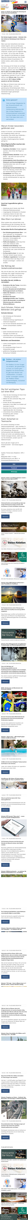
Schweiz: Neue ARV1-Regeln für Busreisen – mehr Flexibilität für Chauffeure (13, 583)
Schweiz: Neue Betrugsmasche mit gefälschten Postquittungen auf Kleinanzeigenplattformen (13, 644)
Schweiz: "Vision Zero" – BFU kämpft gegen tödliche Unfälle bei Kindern (13, 737)
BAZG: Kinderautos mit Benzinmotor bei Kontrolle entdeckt (12, 688)
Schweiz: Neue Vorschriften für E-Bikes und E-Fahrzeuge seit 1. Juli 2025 (13, 1034)
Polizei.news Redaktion (15, 34)
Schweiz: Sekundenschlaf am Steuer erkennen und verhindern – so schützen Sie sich (13, 929)
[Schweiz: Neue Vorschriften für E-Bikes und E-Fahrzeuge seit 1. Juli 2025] (14, 1053)
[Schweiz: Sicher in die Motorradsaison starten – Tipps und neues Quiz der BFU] (14, 489)
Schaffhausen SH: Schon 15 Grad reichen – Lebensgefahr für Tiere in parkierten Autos (12, 779)
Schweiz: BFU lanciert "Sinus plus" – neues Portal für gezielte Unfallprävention (12, 817)
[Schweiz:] (14, 748)
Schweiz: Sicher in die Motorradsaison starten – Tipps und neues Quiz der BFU (14, 478)
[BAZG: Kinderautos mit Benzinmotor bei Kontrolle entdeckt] (14, 701)
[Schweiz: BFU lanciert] (14, 828)
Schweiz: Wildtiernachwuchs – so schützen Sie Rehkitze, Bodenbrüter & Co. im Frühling (13, 872)
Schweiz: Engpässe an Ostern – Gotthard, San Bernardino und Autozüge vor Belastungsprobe (13, 1098)
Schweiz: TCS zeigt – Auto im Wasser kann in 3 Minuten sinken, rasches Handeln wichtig (13, 984)
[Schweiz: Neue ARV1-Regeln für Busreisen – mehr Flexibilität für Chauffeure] (14, 594)
